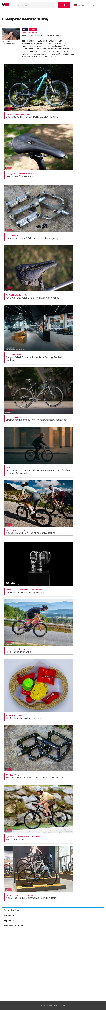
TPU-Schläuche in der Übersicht (24, 717)
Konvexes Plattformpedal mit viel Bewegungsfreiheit (35, 776)
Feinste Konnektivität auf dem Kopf (41, 34)
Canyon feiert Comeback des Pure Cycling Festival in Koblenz (35, 358)
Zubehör (33, 29)
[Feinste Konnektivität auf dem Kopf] (11, 34)
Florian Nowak (10, 44)
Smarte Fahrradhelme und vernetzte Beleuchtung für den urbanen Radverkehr (38, 471)
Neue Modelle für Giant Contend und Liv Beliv (31, 896)
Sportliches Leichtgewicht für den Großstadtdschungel (36, 418)
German (81, 5)
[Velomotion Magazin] (6, 5)
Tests (25, 29)
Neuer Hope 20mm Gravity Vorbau (25, 591)
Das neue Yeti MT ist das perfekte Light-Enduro (32, 115)
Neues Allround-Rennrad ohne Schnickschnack (32, 531)
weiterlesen (59, 56)
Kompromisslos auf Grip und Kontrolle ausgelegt (32, 237)
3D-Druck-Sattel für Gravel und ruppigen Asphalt (32, 296)
